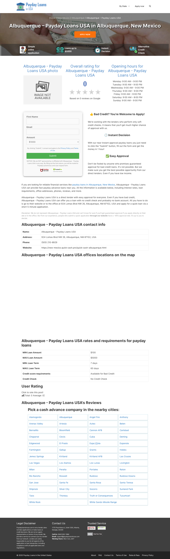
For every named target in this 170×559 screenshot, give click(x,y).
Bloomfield (64, 430)
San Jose (33, 482)
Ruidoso (94, 476)
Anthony (124, 417)
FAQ (100, 555)
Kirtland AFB (96, 456)
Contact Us (108, 555)
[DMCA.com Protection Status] (95, 535)
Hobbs (123, 450)
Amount (31, 137)
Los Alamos (65, 463)
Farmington (35, 450)
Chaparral (34, 437)
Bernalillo (33, 430)
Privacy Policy (66, 148)
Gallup (62, 450)
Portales (94, 469)
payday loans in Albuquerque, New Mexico (93, 184)
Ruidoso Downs (127, 476)
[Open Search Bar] (150, 6)
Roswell (63, 476)
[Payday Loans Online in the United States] (31, 6)
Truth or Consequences (101, 495)
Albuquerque (78, 18)
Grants (93, 450)
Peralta (62, 469)
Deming (123, 437)
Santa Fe (63, 482)
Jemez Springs (36, 456)
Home (52, 18)
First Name (32, 117)
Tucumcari (125, 495)
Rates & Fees (134, 555)
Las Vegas (34, 463)
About (93, 555)
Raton (123, 469)
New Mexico (63, 18)
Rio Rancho (34, 476)
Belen (122, 423)
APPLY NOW (85, 34)
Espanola (124, 443)
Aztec (92, 423)
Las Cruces (125, 456)
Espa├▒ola (95, 443)
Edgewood (34, 443)
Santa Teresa (126, 482)
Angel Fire (95, 417)
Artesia (63, 423)
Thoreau (63, 495)
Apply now (139, 6)
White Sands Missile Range (103, 502)
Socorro (93, 489)
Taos (31, 495)
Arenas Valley (36, 423)
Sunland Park (126, 489)
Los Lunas (95, 463)
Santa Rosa (95, 482)
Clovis (62, 437)
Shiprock (33, 489)
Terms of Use (121, 555)
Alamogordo (35, 417)
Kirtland (63, 456)
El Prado (63, 443)
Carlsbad (124, 430)
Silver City (64, 489)
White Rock (34, 502)
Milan (32, 469)
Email (29, 127)
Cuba (92, 437)
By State (123, 6)
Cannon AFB (96, 430)
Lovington (125, 463)
